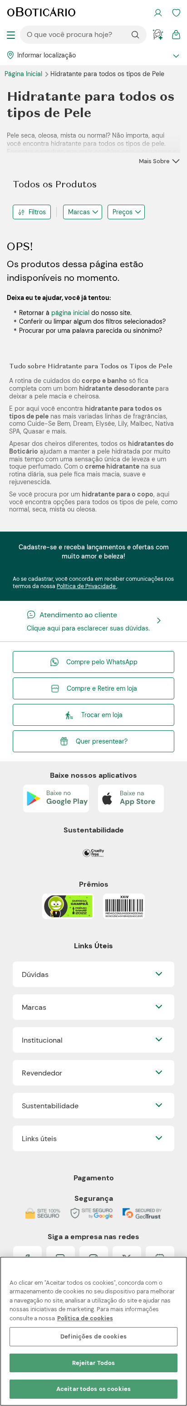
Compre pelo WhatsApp (102, 662)
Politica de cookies (85, 1318)
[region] (93, 1331)
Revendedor (42, 1073)
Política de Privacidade (87, 586)
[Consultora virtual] (158, 35)
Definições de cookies (93, 1336)
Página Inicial (24, 74)
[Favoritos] (176, 13)
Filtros (37, 212)
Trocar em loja (102, 715)
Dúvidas (35, 974)
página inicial (70, 313)
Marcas (79, 212)
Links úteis (39, 1138)
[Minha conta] (158, 13)
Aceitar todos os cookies (93, 1389)
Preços (123, 212)
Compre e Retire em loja (102, 688)
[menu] (11, 35)
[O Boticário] (41, 12)
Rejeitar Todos (93, 1363)
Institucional (42, 1040)
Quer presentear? (102, 741)
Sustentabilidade (50, 1106)
